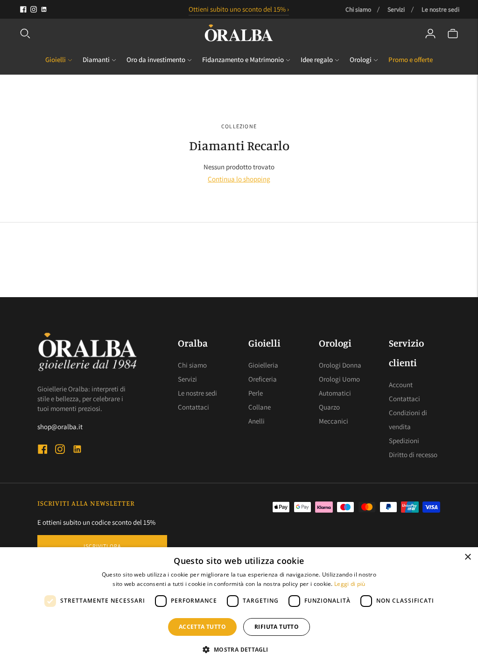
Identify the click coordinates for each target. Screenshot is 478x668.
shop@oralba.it (60, 426)
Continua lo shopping (239, 178)
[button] (239, 650)
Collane (259, 407)
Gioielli (55, 59)
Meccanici (333, 421)
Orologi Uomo (339, 379)
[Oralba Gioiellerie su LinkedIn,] (44, 9)
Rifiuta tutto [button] (276, 627)
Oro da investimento (156, 59)
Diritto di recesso (413, 454)
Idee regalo (317, 59)
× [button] (467, 557)
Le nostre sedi (440, 9)
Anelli (256, 421)
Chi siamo (358, 9)
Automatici (335, 393)
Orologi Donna (340, 365)
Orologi (361, 59)
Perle (255, 393)
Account (401, 384)
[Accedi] (430, 33)
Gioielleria (263, 365)
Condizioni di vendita (408, 419)
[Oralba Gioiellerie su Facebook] (23, 9)
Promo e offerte (410, 59)
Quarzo (329, 407)
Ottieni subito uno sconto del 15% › (239, 9)
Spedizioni (404, 440)
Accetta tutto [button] (202, 627)
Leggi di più (350, 584)
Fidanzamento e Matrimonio (243, 59)
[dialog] (239, 607)
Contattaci (193, 407)
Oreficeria (262, 379)
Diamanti (96, 59)
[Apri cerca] (25, 33)
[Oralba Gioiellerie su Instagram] (33, 9)
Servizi (396, 9)
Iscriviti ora (102, 546)
